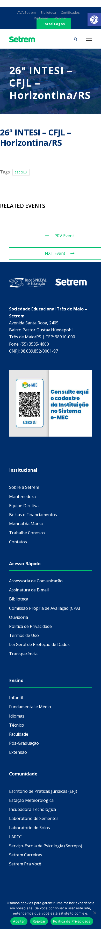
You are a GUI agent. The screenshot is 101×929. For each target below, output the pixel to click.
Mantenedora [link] (22, 496)
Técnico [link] (16, 725)
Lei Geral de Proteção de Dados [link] (39, 644)
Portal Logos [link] (53, 23)
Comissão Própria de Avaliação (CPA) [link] (44, 608)
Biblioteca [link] (48, 12)
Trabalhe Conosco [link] (27, 533)
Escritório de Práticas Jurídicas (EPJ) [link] (43, 791)
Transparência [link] (23, 654)
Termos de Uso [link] (24, 635)
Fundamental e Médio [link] (30, 707)
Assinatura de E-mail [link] (29, 590)
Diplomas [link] (41, 18)
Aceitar (19, 921)
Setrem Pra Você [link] (25, 864)
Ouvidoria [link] (18, 617)
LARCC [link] (15, 837)
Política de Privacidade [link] (30, 626)
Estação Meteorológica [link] (31, 800)
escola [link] (21, 172)
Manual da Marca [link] (26, 524)
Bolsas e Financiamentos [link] (33, 514)
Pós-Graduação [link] (24, 743)
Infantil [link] (16, 697)
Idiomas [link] (16, 716)
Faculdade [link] (18, 734)
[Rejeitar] (94, 912)
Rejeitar (39, 921)
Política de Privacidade (72, 921)
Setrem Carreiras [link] (25, 855)
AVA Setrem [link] (26, 12)
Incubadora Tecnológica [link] (32, 809)
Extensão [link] (18, 752)
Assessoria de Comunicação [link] (36, 581)
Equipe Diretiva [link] (24, 505)
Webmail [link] (60, 18)
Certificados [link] (70, 12)
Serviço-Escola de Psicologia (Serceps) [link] (45, 846)
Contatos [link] (18, 542)
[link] (94, 19)
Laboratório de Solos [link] (29, 828)
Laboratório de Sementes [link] (34, 818)
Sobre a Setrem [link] (24, 487)
